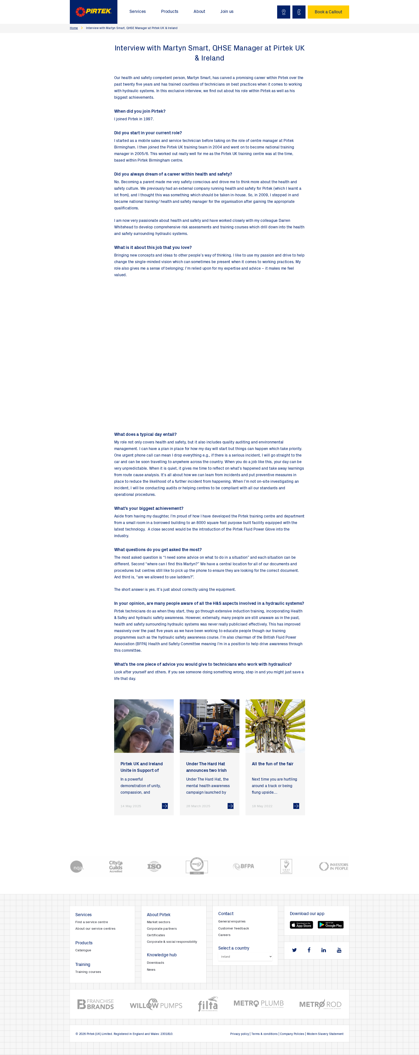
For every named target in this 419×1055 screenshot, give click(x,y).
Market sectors (158, 922)
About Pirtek (158, 915)
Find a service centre (91, 922)
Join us (227, 12)
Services (137, 12)
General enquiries (232, 921)
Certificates (156, 935)
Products (169, 12)
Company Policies (292, 1034)
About (199, 12)
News (151, 970)
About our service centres (95, 929)
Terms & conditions (264, 1034)
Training (82, 965)
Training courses (88, 972)
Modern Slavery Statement (325, 1034)
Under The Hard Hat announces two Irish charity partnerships (206, 771)
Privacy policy (239, 1034)
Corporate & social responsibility (172, 942)
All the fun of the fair (273, 764)
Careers (224, 935)
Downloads (155, 963)
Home (74, 28)
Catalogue (83, 950)
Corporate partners (162, 929)
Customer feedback (233, 928)
